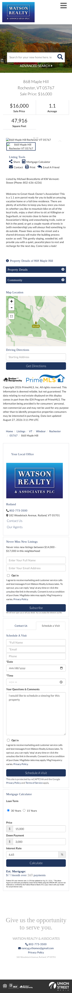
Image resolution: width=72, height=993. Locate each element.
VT (30, 431)
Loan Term (12, 801)
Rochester (55, 431)
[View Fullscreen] (11, 316)
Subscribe (36, 608)
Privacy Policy (20, 599)
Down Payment (15, 835)
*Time (9, 675)
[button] (60, 57)
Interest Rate (14, 848)
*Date (9, 661)
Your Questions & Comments (23, 689)
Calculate (36, 863)
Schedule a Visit (51, 625)
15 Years (31, 810)
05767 (14, 435)
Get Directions (36, 366)
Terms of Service (34, 782)
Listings (21, 431)
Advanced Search (35, 66)
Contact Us (14, 521)
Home (9, 431)
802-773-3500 (18, 510)
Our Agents (15, 527)
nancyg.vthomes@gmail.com (37, 948)
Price (9, 822)
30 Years (15, 810)
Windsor (41, 431)
